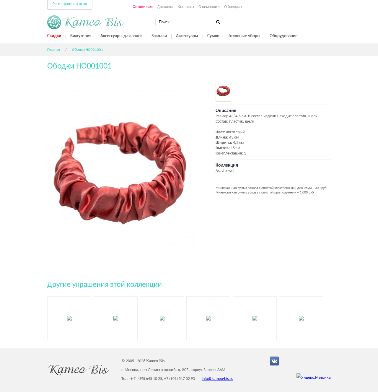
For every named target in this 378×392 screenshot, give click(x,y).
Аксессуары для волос (121, 36)
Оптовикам (143, 7)
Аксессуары (187, 36)
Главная (53, 50)
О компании (209, 7)
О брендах (233, 7)
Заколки (159, 36)
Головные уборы (244, 36)
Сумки (213, 36)
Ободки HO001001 (87, 50)
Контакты (186, 7)
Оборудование (284, 36)
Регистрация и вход (70, 4)
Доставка (165, 7)
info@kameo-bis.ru (217, 379)
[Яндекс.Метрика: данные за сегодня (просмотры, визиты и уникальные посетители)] (313, 377)
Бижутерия (80, 36)
